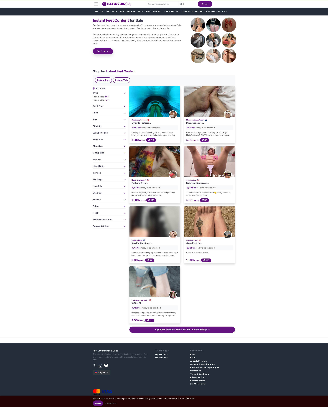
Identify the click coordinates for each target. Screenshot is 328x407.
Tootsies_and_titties (140, 300)
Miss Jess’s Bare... (195, 123)
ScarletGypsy (192, 240)
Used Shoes (171, 11)
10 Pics (193, 188)
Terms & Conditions (199, 374)
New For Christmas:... (141, 243)
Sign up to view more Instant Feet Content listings (181, 329)
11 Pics (138, 127)
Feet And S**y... (139, 183)
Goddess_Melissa (139, 120)
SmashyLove (137, 240)
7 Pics (138, 248)
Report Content (197, 381)
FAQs (192, 357)
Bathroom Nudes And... (197, 183)
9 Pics (192, 127)
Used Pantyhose (192, 11)
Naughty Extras (216, 11)
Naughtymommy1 (138, 180)
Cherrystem (191, 180)
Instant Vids (121, 80)
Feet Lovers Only (101, 350)
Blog (192, 354)
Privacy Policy (197, 377)
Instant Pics (103, 80)
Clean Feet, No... (194, 243)
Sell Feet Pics (161, 357)
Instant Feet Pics (106, 11)
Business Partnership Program (204, 367)
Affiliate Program (198, 361)
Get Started (103, 51)
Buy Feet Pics (161, 354)
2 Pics (138, 188)
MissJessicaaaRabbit (195, 120)
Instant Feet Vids (131, 11)
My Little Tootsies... (141, 123)
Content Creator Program (202, 364)
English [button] (102, 372)
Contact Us (195, 371)
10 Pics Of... (137, 303)
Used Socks (153, 11)
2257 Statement (197, 384)
